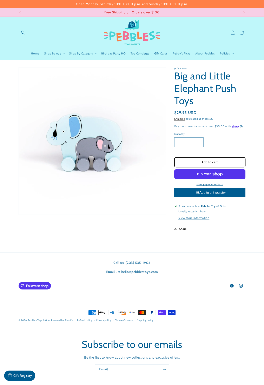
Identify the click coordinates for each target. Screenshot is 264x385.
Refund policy (84, 320)
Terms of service (124, 320)
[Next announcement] (244, 12)
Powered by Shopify (62, 320)
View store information (193, 218)
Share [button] (183, 229)
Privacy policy (103, 320)
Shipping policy (145, 320)
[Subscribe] (164, 369)
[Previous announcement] (20, 12)
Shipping (179, 118)
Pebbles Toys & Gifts (39, 320)
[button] (23, 32)
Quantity (179, 134)
